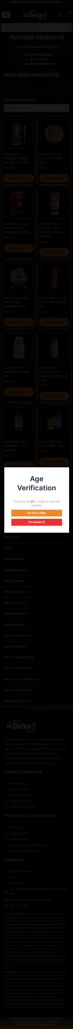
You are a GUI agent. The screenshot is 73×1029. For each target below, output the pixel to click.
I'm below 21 (36, 522)
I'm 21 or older (36, 513)
